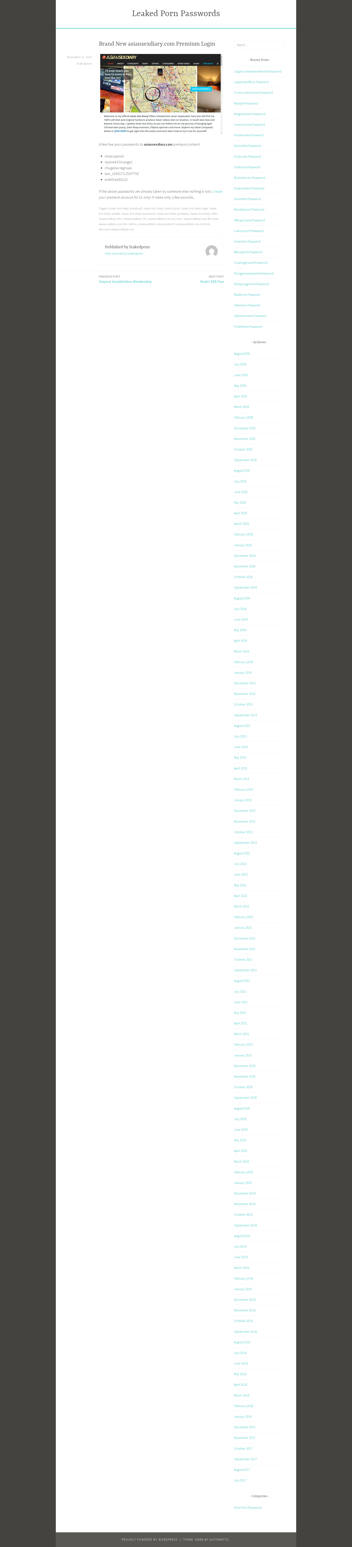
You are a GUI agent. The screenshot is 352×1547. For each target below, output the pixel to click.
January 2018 (243, 1416)
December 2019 (245, 1193)
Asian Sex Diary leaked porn (161, 208)
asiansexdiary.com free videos (118, 224)
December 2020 (245, 1066)
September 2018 (245, 1331)
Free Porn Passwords (248, 1507)
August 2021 (242, 981)
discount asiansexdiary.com (116, 229)
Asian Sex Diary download (125, 208)
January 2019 (243, 1289)
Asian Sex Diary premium (173, 213)
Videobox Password (247, 305)
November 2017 (244, 1438)
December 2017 (245, 1427)
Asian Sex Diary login (194, 208)
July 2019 (240, 1246)
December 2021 (245, 938)
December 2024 (245, 556)
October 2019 (243, 1214)
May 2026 (240, 385)
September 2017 (245, 1459)
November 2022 (244, 821)
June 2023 (241, 747)
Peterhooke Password (248, 135)
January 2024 (243, 672)
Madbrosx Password (247, 294)
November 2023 (244, 694)
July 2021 (240, 991)
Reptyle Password (246, 103)
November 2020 (244, 1076)
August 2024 (242, 598)
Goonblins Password (247, 199)
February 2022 (243, 917)
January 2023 (243, 800)
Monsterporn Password (249, 209)
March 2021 (241, 1034)
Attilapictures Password (249, 220)
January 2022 (243, 927)
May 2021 (240, 1013)
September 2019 (245, 1225)
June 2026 (241, 375)
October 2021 (243, 959)
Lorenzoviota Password (249, 124)
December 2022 (245, 811)
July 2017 (240, 1480)
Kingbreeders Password (249, 114)
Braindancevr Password (249, 178)
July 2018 (240, 1353)
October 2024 (243, 577)
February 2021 (243, 1044)
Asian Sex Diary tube (203, 213)
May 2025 (240, 502)
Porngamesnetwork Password (254, 273)
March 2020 (241, 1161)
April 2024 (240, 640)
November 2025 (244, 439)
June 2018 (241, 1363)
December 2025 (245, 428)
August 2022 (242, 853)
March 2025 (241, 524)
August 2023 (242, 726)
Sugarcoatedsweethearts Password (257, 71)
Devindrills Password (247, 146)
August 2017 (242, 1470)
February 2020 (243, 1172)
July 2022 (240, 864)
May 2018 (240, 1374)
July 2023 (240, 736)
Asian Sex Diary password (138, 213)
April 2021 (240, 1023)
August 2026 (242, 354)
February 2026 (243, 417)
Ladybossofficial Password (251, 82)
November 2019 (244, 1204)
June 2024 (241, 619)
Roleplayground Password (251, 284)
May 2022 (240, 885)
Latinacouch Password (249, 231)
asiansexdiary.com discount (200, 219)
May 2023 (240, 757)
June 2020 (241, 1129)
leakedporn (84, 63)
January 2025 (243, 545)
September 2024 (245, 587)
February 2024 (243, 662)
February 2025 (243, 534)
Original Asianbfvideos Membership (125, 279)
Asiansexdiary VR (135, 219)
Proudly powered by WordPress (150, 1540)
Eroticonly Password (247, 156)
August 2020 (242, 1108)
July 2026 (240, 364)
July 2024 (240, 609)
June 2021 (241, 1002)
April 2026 (240, 396)
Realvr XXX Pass (212, 279)
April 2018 (240, 1384)
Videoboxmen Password (250, 316)
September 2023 (245, 715)
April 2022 (240, 896)
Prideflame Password (248, 326)
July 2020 (240, 1119)
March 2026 (241, 407)
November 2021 (244, 949)
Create (217, 191)
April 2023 (240, 768)
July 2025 (240, 481)
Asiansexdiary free (110, 219)
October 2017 (243, 1448)
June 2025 (241, 492)
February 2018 (243, 1406)
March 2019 (241, 1268)
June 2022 (241, 874)
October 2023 (243, 704)
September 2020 (245, 1097)
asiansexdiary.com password (156, 224)
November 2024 (244, 566)
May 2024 (240, 630)
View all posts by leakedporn (124, 253)
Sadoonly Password (247, 167)
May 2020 (240, 1140)
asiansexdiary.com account (164, 219)
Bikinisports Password (248, 252)
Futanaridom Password (249, 188)
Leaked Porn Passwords (176, 14)
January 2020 (243, 1183)
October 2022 (243, 832)
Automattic (220, 1540)
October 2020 (243, 1087)
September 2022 (245, 843)
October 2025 (243, 449)
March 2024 (241, 651)
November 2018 (244, 1310)
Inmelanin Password (247, 241)
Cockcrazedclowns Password (253, 92)
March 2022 (241, 906)
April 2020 (240, 1151)
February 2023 (243, 789)
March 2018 (241, 1395)
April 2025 (240, 513)
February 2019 (243, 1278)
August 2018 (242, 1342)
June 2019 (241, 1257)
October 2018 (243, 1321)
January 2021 (243, 1055)
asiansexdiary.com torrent (193, 224)
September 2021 (245, 970)
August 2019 (242, 1236)
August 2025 (242, 470)
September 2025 (245, 460)
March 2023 (241, 779)
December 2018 (245, 1300)
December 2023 (245, 683)
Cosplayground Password (250, 262)
